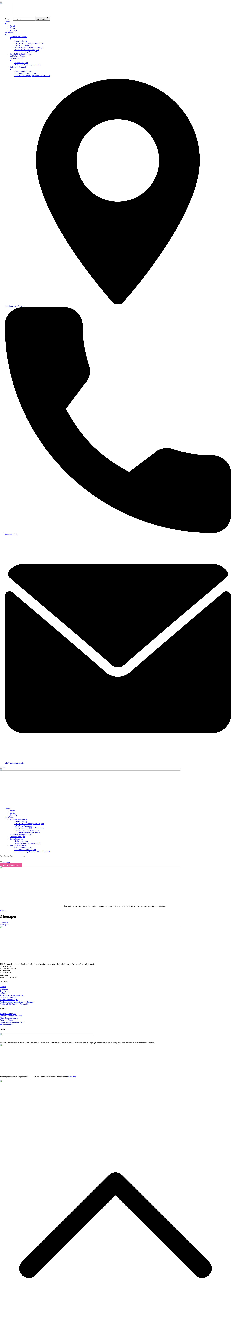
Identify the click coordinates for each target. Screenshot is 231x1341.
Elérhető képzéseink (11, 865)
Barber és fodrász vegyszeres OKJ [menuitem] (27, 65)
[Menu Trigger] (1, 1)
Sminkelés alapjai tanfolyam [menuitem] (25, 73)
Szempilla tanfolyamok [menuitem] (18, 38)
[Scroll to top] (115, 1340)
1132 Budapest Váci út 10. (9, 968)
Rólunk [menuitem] (12, 26)
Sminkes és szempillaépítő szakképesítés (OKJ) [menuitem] (32, 76)
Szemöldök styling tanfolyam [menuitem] (21, 54)
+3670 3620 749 (5, 973)
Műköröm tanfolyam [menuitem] (17, 56)
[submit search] (24, 856)
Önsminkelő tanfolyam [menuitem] (23, 71)
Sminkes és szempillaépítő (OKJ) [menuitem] (27, 52)
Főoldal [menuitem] (8, 23)
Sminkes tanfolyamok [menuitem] (18, 68)
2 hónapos (4, 924)
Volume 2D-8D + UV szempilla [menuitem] (26, 50)
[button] (118, 809)
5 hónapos (4, 922)
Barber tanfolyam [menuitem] (16, 59)
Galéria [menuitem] (12, 28)
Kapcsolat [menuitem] (13, 30)
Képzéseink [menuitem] (9, 33)
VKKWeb (72, 1077)
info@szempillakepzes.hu (9, 977)
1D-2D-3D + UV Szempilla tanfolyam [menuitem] (29, 43)
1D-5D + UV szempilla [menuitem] (23, 45)
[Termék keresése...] (1, 861)
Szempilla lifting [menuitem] (20, 41)
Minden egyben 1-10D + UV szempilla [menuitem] (29, 47)
